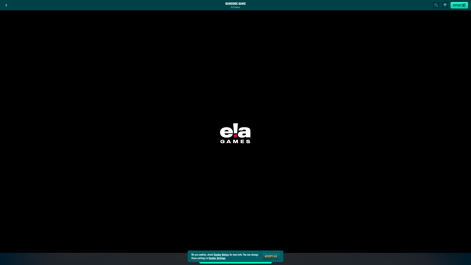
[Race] (445, 5)
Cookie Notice (221, 254)
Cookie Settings (217, 258)
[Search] (436, 5)
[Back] (6, 5)
